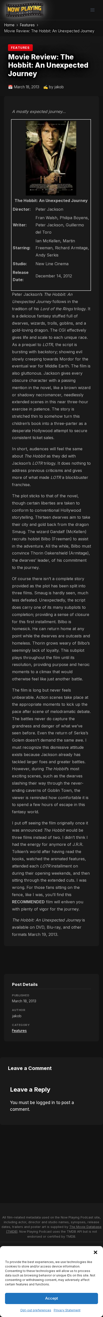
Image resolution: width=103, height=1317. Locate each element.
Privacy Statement (67, 1310)
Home (9, 25)
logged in (45, 1102)
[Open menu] (92, 10)
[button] (95, 1252)
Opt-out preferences (35, 1310)
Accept (51, 1298)
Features (27, 25)
